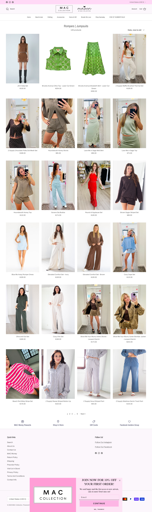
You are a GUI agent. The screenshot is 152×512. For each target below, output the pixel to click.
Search (10, 442)
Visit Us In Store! (13, 469)
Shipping (10, 461)
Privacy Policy (12, 472)
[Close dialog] (119, 480)
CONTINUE (99, 504)
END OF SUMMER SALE (117, 17)
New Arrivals (39, 17)
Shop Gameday (100, 17)
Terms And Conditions (16, 476)
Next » (83, 414)
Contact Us (11, 450)
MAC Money (12, 454)
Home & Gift (72, 17)
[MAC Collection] (76, 9)
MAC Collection (17, 505)
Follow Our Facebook (103, 447)
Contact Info (12, 480)
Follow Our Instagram (103, 442)
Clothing (50, 17)
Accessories (60, 17)
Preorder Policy (13, 465)
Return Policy (12, 457)
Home (29, 17)
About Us (10, 446)
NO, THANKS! (99, 509)
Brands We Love (86, 17)
